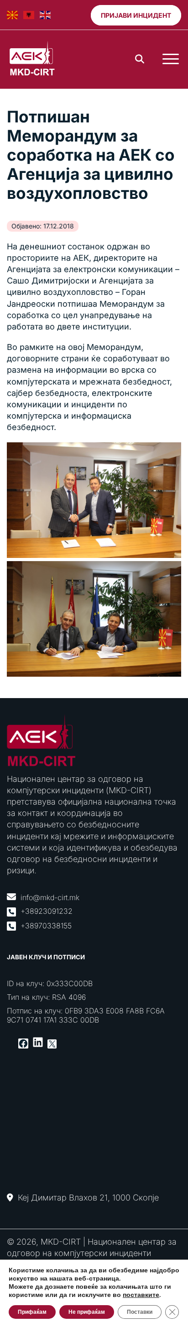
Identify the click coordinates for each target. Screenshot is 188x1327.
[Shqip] (29, 15)
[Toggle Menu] (170, 59)
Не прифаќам (86, 1312)
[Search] (139, 59)
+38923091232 (47, 911)
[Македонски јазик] (13, 15)
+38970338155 (46, 925)
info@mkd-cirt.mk (50, 897)
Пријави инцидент (136, 15)
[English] (46, 15)
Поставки (139, 1312)
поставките (141, 1295)
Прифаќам (32, 1312)
